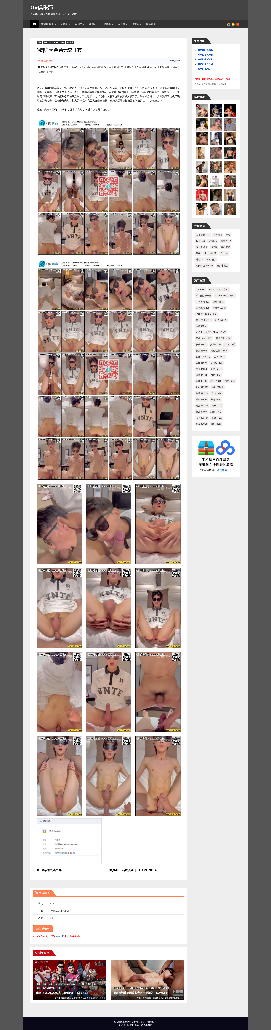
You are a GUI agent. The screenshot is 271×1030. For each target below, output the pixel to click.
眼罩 (201, 375)
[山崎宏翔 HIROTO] (202, 110)
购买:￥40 (46, 60)
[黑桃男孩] (216, 124)
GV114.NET (205, 68)
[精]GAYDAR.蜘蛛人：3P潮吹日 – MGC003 (62, 993)
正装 (219, 356)
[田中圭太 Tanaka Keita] (202, 180)
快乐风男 (200, 241)
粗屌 (146, 67)
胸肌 (218, 387)
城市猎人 (213, 241)
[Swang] (230, 110)
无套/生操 (219, 350)
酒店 (43, 72)
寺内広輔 (225, 247)
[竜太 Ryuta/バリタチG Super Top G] (230, 138)
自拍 (177, 67)
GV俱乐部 (41, 7)
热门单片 (70, 42)
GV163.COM (206, 50)
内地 (39, 42)
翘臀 (230, 381)
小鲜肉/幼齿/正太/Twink (211, 332)
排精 (229, 344)
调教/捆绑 (211, 259)
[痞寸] (230, 152)
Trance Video (224, 295)
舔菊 (215, 399)
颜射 (215, 411)
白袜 (139, 67)
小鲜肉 (92, 67)
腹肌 (169, 67)
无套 (121, 67)
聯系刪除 (147, 1024)
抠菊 (113, 67)
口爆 (44, 984)
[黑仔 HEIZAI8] (216, 166)
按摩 (65, 24)
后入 (84, 67)
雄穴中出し (222, 265)
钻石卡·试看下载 (49, 988)
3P (200, 289)
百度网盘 (140, 988)
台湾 (50, 984)
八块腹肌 (217, 235)
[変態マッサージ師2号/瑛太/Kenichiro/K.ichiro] (202, 152)
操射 (201, 350)
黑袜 (198, 253)
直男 (137, 24)
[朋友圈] (228, 24)
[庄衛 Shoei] (202, 195)
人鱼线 (202, 307)
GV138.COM (206, 59)
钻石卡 (60, 936)
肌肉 (154, 67)
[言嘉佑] (216, 138)
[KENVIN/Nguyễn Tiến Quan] (216, 110)
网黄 (89, 984)
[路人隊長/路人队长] (230, 195)
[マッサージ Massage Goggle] (216, 195)
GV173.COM (205, 54)
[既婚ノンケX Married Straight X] (216, 152)
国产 (80, 24)
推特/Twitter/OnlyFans (54, 42)
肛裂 (162, 67)
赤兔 (228, 235)
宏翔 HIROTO (203, 235)
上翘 (218, 301)
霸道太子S (226, 241)
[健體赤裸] (216, 180)
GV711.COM (205, 64)
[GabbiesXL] (216, 209)
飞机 (59, 988)
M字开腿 (66, 67)
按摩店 (214, 247)
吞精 (201, 326)
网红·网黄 (49, 24)
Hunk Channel (219, 289)
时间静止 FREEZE (204, 265)
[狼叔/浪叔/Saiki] (202, 124)
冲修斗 (199, 259)
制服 (38, 984)
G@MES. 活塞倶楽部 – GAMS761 (131, 870)
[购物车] (233, 24)
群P (95, 984)
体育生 (219, 307)
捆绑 (215, 344)
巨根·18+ (103, 67)
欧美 (109, 24)
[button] (237, 24)
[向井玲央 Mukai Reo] (202, 209)
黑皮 (201, 423)
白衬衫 (216, 362)
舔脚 (201, 399)
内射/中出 (203, 320)
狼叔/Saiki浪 (210, 253)
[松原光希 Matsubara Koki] (202, 138)
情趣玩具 (223, 338)
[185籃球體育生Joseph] (230, 180)
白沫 (201, 362)
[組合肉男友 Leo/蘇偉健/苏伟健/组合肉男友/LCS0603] (230, 124)
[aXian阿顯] (230, 209)
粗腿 (201, 381)
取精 (123, 24)
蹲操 (202, 405)
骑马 (51, 72)
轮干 (217, 405)
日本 (94, 24)
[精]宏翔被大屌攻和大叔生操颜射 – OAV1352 (141, 993)
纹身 (215, 381)
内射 (76, 67)
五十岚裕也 (201, 247)
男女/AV (224, 253)
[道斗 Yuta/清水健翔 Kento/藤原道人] (230, 166)
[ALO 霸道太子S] (202, 166)
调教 (38, 988)
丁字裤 (202, 301)
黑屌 (217, 417)
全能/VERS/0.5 (206, 314)
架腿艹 (130, 67)
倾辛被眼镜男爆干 (53, 870)
